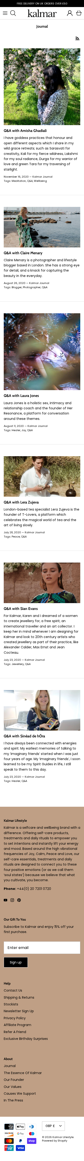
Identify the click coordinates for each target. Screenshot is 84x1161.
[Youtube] (5, 900)
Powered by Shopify (54, 1140)
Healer (16, 430)
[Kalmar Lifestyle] (42, 13)
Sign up (16, 962)
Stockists (11, 1004)
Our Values (12, 1086)
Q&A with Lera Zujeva (21, 502)
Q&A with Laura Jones (21, 395)
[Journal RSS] (77, 38)
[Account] (68, 13)
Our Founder (14, 1079)
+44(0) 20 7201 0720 (34, 888)
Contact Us (13, 990)
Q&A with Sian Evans (21, 608)
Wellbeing (40, 181)
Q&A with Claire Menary (23, 253)
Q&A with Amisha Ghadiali (25, 130)
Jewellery (18, 664)
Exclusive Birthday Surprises (26, 1038)
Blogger (17, 287)
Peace (16, 536)
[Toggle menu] (5, 13)
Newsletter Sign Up (19, 1011)
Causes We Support (20, 1093)
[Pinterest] (19, 900)
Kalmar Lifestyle (63, 1137)
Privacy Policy (15, 1018)
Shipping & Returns (19, 997)
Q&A (30, 181)
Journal (10, 1066)
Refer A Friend (15, 1032)
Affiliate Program (17, 1025)
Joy (23, 430)
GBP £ (50, 1126)
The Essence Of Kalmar (23, 1073)
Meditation (19, 181)
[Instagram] (12, 900)
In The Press (13, 1100)
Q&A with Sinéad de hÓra (24, 736)
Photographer (32, 287)
